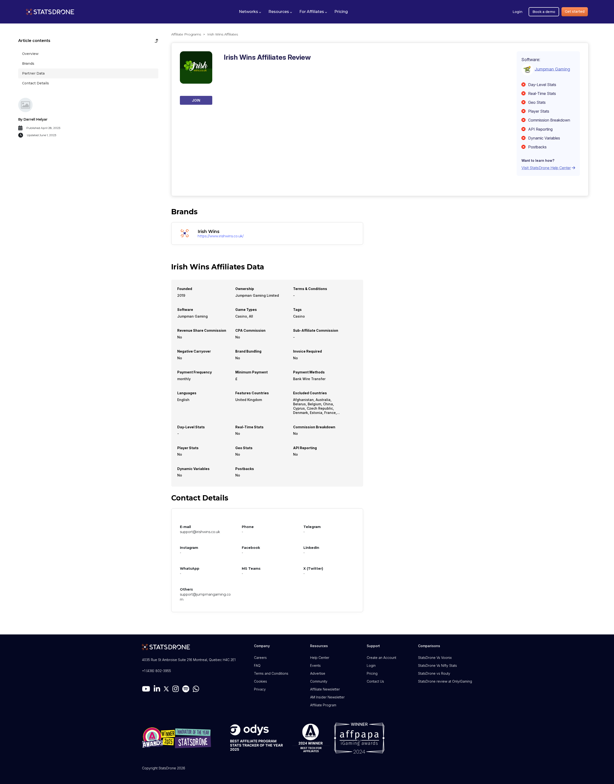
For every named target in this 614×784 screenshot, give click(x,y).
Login (517, 12)
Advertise (317, 673)
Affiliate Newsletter (325, 689)
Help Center (319, 658)
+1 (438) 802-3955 (156, 671)
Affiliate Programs (186, 34)
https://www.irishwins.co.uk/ (221, 236)
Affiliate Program (323, 705)
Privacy (260, 689)
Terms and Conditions (271, 673)
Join (196, 100)
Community (318, 681)
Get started (574, 11)
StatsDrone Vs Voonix (435, 658)
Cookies (260, 681)
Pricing (372, 673)
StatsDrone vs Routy (434, 673)
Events (315, 665)
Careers (260, 658)
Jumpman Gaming (552, 68)
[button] (250, 12)
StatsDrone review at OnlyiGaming (445, 681)
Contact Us (375, 681)
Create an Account (381, 658)
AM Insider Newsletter (327, 697)
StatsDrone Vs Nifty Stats (437, 665)
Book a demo (543, 12)
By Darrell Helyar (32, 119)
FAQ (257, 665)
